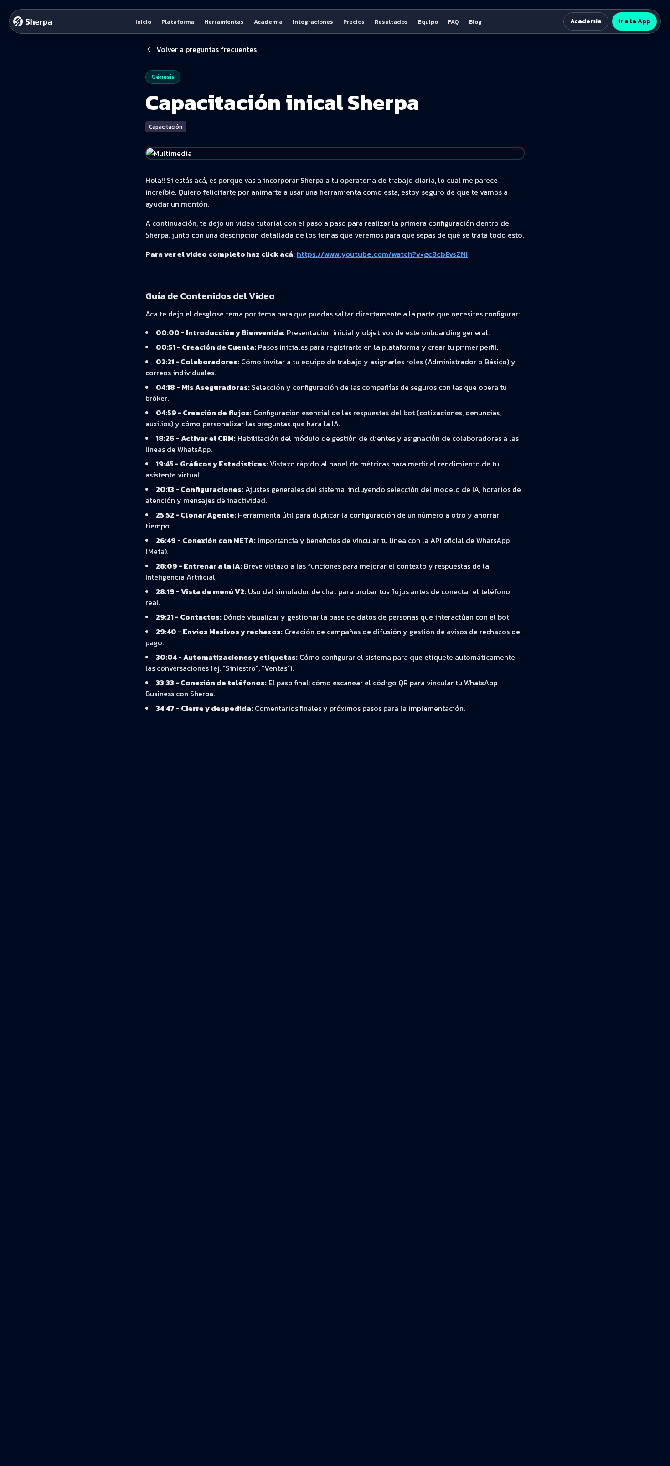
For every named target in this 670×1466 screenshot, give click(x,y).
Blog (475, 21)
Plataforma (177, 21)
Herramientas (224, 21)
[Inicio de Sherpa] (33, 21)
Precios (354, 21)
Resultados (391, 21)
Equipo (428, 21)
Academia (268, 21)
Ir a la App (634, 21)
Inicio (143, 21)
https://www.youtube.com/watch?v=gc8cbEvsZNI (382, 254)
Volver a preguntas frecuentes (206, 49)
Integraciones (313, 21)
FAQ (453, 21)
